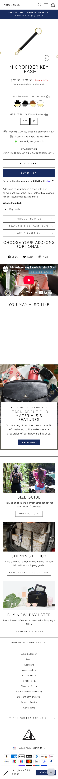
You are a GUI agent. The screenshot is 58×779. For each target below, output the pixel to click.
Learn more (29, 442)
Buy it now (29, 173)
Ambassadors (29, 670)
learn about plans (29, 631)
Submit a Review (29, 654)
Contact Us (29, 707)
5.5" (25, 121)
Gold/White (40, 104)
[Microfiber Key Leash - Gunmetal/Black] (11, 349)
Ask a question (28, 233)
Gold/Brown (33, 104)
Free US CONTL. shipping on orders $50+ (32, 131)
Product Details (29, 219)
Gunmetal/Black (25, 104)
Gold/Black (17, 104)
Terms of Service (29, 702)
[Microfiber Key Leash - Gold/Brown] (14, 349)
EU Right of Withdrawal (29, 697)
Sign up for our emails (28, 642)
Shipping (17, 84)
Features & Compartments (29, 226)
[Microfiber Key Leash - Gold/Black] (7, 349)
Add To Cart (46, 772)
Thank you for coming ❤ (28, 718)
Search (28, 659)
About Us (29, 664)
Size (27, 114)
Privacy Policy (29, 680)
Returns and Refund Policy (28, 691)
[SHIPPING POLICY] (29, 537)
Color (26, 96)
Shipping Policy (29, 686)
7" (34, 121)
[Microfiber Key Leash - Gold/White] (18, 349)
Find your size (29, 514)
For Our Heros (29, 675)
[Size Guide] (29, 478)
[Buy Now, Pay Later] (29, 595)
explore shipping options (29, 572)
